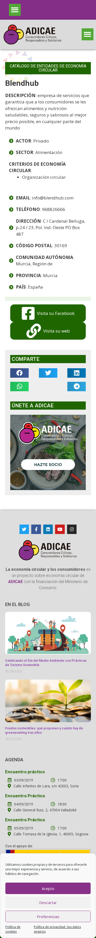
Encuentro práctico (25, 771)
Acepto (48, 888)
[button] (15, 10)
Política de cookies (12, 929)
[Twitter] (24, 529)
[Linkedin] (48, 529)
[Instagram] (72, 529)
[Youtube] (60, 529)
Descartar (48, 902)
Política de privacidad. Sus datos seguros (57, 929)
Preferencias (48, 916)
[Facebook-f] (36, 529)
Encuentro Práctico (25, 795)
